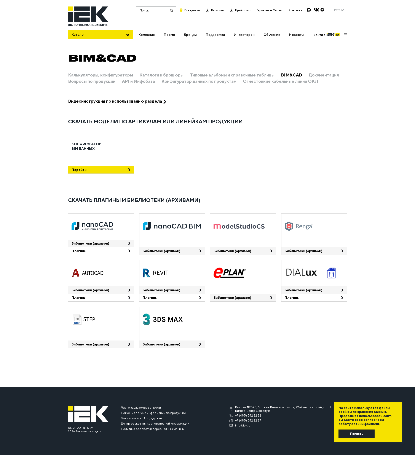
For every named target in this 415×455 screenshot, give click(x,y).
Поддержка (215, 35)
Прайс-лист (243, 10)
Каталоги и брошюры (161, 75)
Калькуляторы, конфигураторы (100, 75)
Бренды (190, 35)
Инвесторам (244, 35)
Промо (169, 35)
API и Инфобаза (138, 81)
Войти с (319, 35)
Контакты (296, 10)
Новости (296, 35)
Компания (146, 35)
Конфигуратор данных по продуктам (198, 81)
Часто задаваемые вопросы (141, 407)
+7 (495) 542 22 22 (248, 415)
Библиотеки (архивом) (90, 243)
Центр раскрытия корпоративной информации (155, 423)
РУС (337, 10)
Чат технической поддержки (141, 418)
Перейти (79, 170)
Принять (356, 433)
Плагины (79, 251)
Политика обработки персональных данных (152, 429)
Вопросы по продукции (91, 81)
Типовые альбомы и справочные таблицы (232, 75)
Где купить (192, 10)
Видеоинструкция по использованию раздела (115, 101)
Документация (324, 75)
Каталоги (217, 10)
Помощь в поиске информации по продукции (153, 413)
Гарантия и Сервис (270, 10)
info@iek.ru (243, 425)
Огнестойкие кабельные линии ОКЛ (280, 81)
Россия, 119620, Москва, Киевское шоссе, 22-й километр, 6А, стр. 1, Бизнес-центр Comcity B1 (283, 409)
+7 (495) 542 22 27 (248, 420)
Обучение (271, 35)
